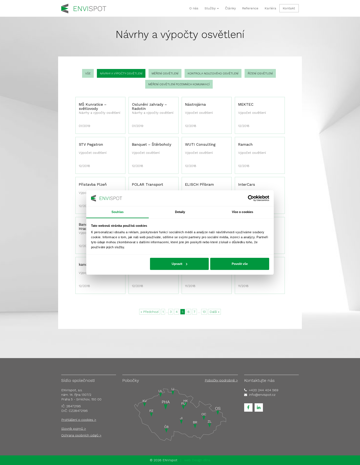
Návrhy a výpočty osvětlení (121, 73)
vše (88, 73)
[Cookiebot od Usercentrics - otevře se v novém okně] (251, 198)
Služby (211, 8)
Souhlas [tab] (117, 212)
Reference (250, 8)
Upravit (177, 264)
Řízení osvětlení (260, 73)
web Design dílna (197, 460)
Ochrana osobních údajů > (81, 435)
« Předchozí (150, 312)
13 (204, 312)
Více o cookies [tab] (242, 212)
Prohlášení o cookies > (78, 420)
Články (230, 8)
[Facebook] (248, 407)
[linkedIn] (259, 407)
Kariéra (270, 8)
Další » (214, 312)
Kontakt (289, 8)
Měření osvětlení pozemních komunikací (179, 84)
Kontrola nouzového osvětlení (213, 73)
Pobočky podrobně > (221, 380)
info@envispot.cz (262, 395)
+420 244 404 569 (263, 390)
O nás (193, 8)
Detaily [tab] (180, 212)
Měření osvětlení (165, 73)
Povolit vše (240, 264)
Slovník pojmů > (73, 429)
